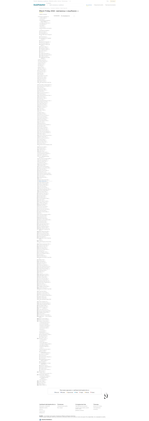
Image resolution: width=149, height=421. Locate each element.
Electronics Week (43, 104)
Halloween (41, 65)
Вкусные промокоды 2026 (45, 310)
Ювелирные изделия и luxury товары (45, 21)
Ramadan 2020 (42, 126)
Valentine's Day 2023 (44, 193)
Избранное (42, 412)
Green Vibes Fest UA (43, 309)
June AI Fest (42, 313)
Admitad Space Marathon (45, 153)
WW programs (42, 236)
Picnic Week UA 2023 (44, 201)
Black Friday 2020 (43, 136)
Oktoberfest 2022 (43, 177)
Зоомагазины (44, 36)
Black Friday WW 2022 (44, 179)
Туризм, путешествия (44, 321)
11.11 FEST (41, 66)
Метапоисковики (45, 327)
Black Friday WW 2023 (44, 231)
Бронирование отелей (46, 334)
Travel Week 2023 (43, 215)
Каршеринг (43, 331)
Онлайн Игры (42, 372)
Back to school (42, 59)
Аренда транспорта (45, 322)
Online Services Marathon (44, 131)
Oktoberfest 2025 (43, 222)
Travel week (42, 175)
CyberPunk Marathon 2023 (45, 214)
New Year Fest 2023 (44, 187)
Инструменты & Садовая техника (46, 39)
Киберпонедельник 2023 (45, 189)
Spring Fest (42, 250)
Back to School (42, 107)
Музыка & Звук (44, 46)
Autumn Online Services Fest (45, 135)
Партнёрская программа (81, 406)
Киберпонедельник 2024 (45, 244)
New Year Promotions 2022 (45, 158)
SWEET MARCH (43, 385)
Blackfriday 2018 (43, 90)
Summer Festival (43, 116)
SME (40, 213)
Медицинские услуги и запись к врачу (45, 360)
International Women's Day (45, 95)
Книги (42, 40)
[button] (113, 1)
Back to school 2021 (43, 152)
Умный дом (44, 24)
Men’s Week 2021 (43, 141)
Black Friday (42, 67)
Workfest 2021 (42, 148)
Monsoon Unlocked (43, 127)
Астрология (44, 355)
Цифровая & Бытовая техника (45, 58)
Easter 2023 (42, 199)
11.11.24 (41, 273)
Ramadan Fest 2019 (43, 102)
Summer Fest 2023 (43, 206)
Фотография (44, 350)
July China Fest (42, 62)
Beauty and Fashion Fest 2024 (45, 258)
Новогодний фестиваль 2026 (45, 300)
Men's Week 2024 (43, 248)
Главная (35, 1)
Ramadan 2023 (42, 195)
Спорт (43, 52)
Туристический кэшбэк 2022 (45, 174)
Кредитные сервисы (45, 376)
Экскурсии (43, 330)
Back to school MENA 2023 (45, 219)
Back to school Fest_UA (44, 294)
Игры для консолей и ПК (46, 373)
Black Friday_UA (43, 296)
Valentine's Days (43, 98)
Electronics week (43, 77)
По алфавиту (48, 3)
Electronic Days (42, 88)
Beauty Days (42, 63)
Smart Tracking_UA (43, 301)
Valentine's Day (42, 71)
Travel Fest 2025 (43, 291)
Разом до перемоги (43, 265)
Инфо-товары (42, 381)
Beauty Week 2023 (43, 218)
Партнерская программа (110, 4)
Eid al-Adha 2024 (43, 256)
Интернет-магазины (44, 16)
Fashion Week (42, 110)
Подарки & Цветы (45, 49)
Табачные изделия (45, 30)
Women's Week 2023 (44, 190)
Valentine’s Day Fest (43, 306)
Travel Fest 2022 (43, 169)
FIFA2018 (41, 74)
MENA (41, 240)
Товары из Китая (45, 56)
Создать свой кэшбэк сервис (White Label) (82, 408)
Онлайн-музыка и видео (46, 343)
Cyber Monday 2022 (44, 159)
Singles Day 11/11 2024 (44, 274)
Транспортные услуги (46, 349)
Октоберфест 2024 (43, 252)
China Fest (41, 87)
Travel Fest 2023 (43, 210)
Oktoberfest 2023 (43, 221)
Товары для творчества (46, 54)
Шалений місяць (43, 270)
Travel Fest (42, 91)
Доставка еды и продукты (46, 35)
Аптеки (43, 19)
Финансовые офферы (44, 374)
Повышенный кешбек (98, 4)
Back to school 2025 (43, 292)
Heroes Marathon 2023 (44, 198)
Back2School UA (43, 217)
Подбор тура (44, 337)
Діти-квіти (41, 254)
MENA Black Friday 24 (44, 275)
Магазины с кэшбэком (43, 1)
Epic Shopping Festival (44, 226)
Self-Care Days (42, 96)
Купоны (59, 1)
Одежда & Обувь (45, 48)
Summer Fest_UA (43, 287)
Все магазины (89, 4)
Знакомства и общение (46, 356)
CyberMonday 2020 (43, 118)
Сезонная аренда (45, 323)
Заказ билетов (44, 335)
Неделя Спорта (42, 69)
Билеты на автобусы (45, 325)
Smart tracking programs (45, 302)
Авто (42, 347)
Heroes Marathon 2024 (44, 253)
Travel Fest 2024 (43, 262)
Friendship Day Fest (43, 128)
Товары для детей (45, 53)
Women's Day (42, 143)
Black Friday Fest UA (43, 225)
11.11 (40, 111)
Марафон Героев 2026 (44, 312)
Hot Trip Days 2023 (43, 203)
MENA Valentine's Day (44, 182)
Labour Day (42, 150)
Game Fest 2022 (43, 186)
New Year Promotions (44, 92)
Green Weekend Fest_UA (44, 266)
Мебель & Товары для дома (45, 45)
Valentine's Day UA (43, 246)
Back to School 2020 (44, 130)
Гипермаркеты (44, 33)
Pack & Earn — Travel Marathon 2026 (45, 317)
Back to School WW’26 (44, 319)
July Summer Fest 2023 (44, 209)
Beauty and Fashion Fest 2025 (45, 289)
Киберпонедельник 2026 (45, 304)
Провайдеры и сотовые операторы (46, 364)
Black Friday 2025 (43, 297)
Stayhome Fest (42, 114)
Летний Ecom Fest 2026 (44, 314)
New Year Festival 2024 (44, 235)
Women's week (43, 285)
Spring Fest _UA (43, 171)
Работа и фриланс (45, 346)
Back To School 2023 (44, 211)
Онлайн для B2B (45, 345)
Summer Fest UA (43, 207)
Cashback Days (42, 149)
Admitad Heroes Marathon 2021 (45, 145)
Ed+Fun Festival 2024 (44, 279)
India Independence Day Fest (45, 83)
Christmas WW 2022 (43, 185)
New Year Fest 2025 (44, 278)
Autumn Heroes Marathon (45, 132)
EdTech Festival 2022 (44, 183)
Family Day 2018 (43, 78)
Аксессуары (44, 31)
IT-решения (44, 339)
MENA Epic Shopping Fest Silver (44, 230)
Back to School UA (43, 106)
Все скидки (60, 407)
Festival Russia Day (43, 61)
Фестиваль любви (43, 305)
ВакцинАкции (42, 123)
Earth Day (41, 73)
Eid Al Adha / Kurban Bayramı (45, 84)
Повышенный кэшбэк (62, 406)
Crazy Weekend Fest (44, 120)
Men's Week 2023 (43, 191)
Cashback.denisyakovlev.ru (44, 8)
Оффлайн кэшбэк (53, 1)
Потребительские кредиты (44, 378)
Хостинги (43, 370)
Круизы (43, 329)
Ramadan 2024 (42, 197)
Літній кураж (42, 261)
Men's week (42, 122)
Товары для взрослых (46, 22)
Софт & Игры (44, 50)
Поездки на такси (45, 333)
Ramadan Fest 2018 (43, 75)
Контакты (95, 409)
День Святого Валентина (45, 282)
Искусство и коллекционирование (46, 352)
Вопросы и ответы (97, 406)
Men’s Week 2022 (43, 161)
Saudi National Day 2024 (44, 267)
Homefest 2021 (42, 140)
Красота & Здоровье (46, 41)
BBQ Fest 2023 (42, 205)
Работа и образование (46, 366)
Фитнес (43, 341)
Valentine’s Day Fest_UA (44, 281)
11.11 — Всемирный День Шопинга (44, 157)
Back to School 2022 (44, 170)
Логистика (43, 358)
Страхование (44, 379)
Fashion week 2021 (43, 154)
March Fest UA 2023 (43, 194)
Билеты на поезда (45, 326)
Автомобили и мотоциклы (46, 29)
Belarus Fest (42, 259)
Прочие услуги (44, 365)
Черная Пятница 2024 (44, 269)
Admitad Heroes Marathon (45, 86)
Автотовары (44, 17)
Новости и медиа (45, 354)
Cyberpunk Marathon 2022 (45, 173)
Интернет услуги (43, 338)
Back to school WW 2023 (44, 167)
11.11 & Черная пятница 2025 (45, 295)
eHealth (43, 25)
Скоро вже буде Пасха (44, 223)
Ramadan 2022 (42, 165)
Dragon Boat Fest (43, 103)
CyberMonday (42, 94)
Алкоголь (43, 26)
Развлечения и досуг (46, 369)
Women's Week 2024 (44, 249)
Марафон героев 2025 (44, 286)
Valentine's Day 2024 (44, 245)
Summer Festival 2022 (44, 166)
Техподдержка (96, 407)
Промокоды (64, 1)
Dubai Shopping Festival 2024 (45, 242)
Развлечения (44, 368)
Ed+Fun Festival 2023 (44, 232)
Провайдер (44, 361)
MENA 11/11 (42, 271)
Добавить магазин (79, 410)
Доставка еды (44, 342)
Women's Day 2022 (43, 163)
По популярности (65, 15)
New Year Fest (42, 382)
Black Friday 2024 (43, 277)
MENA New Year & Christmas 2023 (45, 239)
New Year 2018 (42, 70)
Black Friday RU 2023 (44, 227)
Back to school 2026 (44, 318)
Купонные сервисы (45, 43)
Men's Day (41, 99)
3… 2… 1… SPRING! (43, 308)
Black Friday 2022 (64, 8)
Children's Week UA (43, 202)
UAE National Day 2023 (44, 234)
